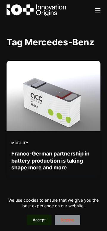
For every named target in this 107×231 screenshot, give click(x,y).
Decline (67, 219)
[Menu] (97, 10)
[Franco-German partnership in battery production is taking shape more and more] (54, 96)
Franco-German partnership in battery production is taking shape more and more (50, 160)
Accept (39, 219)
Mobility (19, 143)
